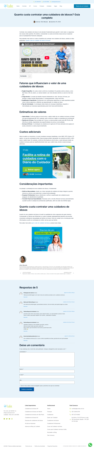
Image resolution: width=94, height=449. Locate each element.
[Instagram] (12, 418)
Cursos (35, 6)
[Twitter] (7, 418)
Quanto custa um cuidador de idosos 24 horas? (38, 40)
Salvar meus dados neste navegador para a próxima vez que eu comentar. (40, 385)
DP (30, 6)
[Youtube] (9, 418)
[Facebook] (4, 418)
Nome (21, 369)
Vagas (55, 6)
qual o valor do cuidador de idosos (40, 223)
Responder (25, 297)
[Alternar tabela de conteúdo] (28, 76)
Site (20, 380)
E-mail (21, 374)
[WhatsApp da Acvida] (90, 444)
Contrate (24, 6)
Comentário (22, 351)
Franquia (42, 6)
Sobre (18, 6)
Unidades (49, 6)
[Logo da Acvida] (8, 6)
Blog (61, 6)
